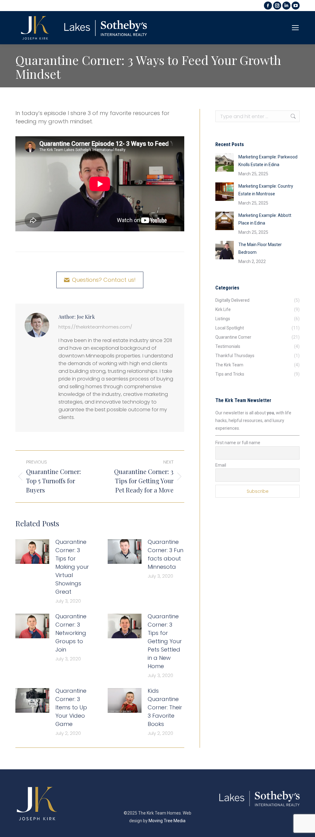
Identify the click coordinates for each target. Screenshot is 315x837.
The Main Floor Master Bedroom (260, 248)
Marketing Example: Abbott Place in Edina (264, 219)
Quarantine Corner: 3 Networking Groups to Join (70, 632)
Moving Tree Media (167, 820)
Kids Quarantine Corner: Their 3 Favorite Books (165, 707)
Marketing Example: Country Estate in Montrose (265, 190)
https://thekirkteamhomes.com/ (95, 327)
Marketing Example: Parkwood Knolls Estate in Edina (267, 160)
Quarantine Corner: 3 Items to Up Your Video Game (71, 707)
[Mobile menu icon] (295, 27)
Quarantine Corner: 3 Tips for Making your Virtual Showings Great (72, 567)
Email (220, 465)
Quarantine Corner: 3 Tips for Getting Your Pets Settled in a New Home (165, 641)
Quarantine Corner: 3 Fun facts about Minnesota (165, 554)
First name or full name (237, 442)
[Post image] (32, 551)
